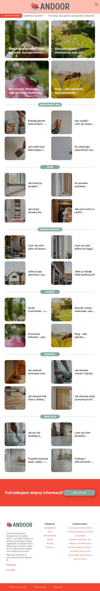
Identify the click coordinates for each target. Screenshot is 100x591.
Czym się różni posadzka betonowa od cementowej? (82, 434)
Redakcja (11, 564)
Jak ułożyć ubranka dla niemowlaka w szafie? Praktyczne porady (38, 211)
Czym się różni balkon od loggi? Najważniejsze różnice (84, 247)
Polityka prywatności (17, 587)
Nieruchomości (50, 229)
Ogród (50, 291)
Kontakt (10, 569)
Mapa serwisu (40, 587)
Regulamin (58, 587)
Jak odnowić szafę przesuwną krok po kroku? (85, 398)
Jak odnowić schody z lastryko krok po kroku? (84, 372)
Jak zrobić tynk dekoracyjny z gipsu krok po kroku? (36, 148)
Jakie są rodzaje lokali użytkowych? (85, 273)
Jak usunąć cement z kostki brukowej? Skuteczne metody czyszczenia (80, 532)
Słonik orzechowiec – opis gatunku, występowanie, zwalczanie (27, 50)
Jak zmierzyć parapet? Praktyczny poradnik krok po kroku (37, 185)
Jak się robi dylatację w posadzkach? (35, 434)
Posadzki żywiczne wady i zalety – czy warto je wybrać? (38, 460)
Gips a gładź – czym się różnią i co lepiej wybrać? (85, 122)
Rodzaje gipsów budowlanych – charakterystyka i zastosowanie (37, 122)
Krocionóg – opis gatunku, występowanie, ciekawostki (51, 16)
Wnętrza (50, 416)
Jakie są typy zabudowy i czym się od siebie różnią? (37, 273)
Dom (50, 167)
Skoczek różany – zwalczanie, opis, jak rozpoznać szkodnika (69, 50)
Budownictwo (50, 104)
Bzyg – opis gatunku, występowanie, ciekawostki (69, 91)
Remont (50, 354)
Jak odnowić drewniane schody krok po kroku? (38, 372)
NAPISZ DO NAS (79, 493)
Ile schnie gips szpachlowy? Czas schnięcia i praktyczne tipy (84, 148)
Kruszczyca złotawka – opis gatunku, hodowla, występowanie (25, 91)
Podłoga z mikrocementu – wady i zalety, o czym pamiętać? (83, 460)
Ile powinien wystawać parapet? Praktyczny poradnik (81, 185)
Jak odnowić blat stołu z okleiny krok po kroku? (37, 398)
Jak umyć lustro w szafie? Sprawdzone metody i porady (85, 211)
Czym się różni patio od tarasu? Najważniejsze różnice (36, 247)
